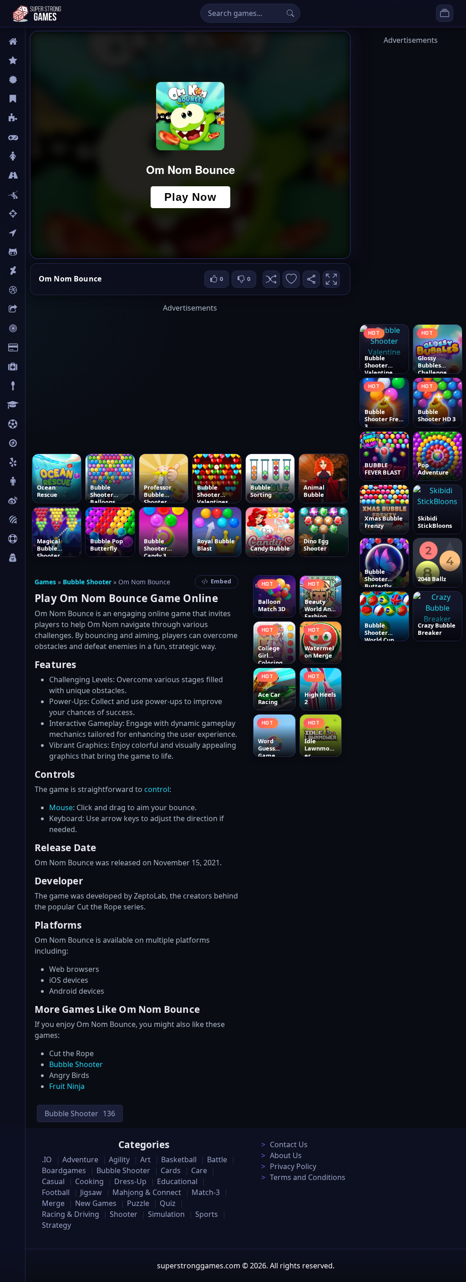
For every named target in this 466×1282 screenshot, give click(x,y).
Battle (34, 194)
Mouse (61, 807)
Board (35, 309)
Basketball (179, 1159)
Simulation (166, 1214)
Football (56, 1192)
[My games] (444, 13)
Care (32, 366)
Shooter (123, 1214)
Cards (34, 347)
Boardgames (64, 1170)
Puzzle (35, 118)
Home (35, 41)
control (156, 789)
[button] (271, 279)
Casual (35, 98)
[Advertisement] (190, 377)
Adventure (80, 1159)
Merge (53, 1203)
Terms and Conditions (307, 1177)
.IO (30, 232)
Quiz (32, 500)
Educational (177, 1181)
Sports (35, 538)
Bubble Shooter (87, 581)
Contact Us (289, 1144)
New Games (95, 1203)
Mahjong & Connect (146, 1192)
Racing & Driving (70, 1214)
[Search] (290, 13)
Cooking (89, 1181)
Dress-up (130, 1181)
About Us (286, 1155)
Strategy (56, 1225)
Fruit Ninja (67, 1086)
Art (30, 271)
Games (45, 581)
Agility (35, 251)
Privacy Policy (293, 1166)
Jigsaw (35, 443)
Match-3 (206, 1192)
